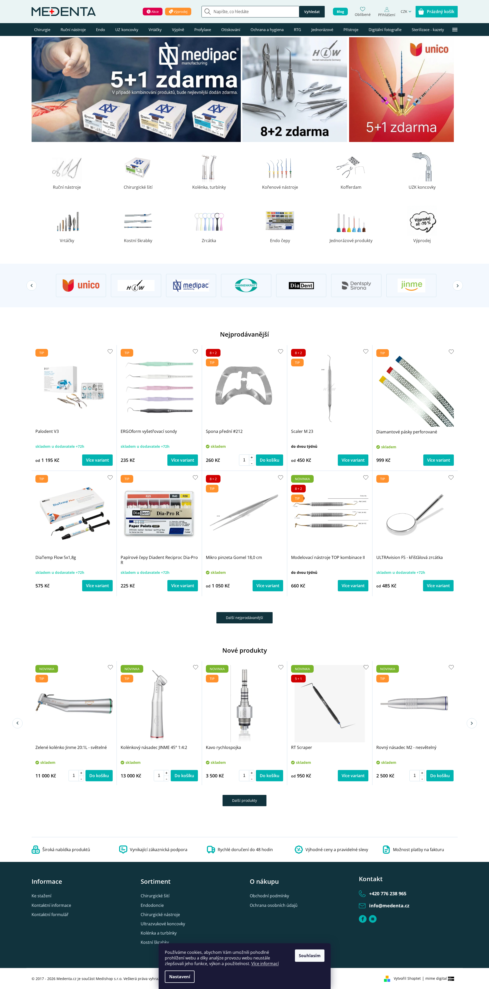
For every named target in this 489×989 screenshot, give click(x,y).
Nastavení (179, 977)
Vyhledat (312, 11)
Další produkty (244, 800)
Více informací (265, 963)
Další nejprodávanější (244, 617)
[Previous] (31, 285)
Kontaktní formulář (50, 914)
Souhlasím (310, 955)
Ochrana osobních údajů (274, 905)
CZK (404, 11)
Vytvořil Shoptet (407, 978)
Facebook (363, 919)
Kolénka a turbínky (159, 933)
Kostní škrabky (155, 942)
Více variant (97, 460)
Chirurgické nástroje (160, 914)
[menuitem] (42, 29)
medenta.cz (373, 919)
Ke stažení (41, 896)
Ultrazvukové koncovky (163, 924)
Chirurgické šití (155, 896)
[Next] (458, 285)
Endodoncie (152, 905)
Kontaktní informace (51, 905)
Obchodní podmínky (269, 896)
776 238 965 (387, 893)
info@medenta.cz (389, 905)
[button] (251, 457)
